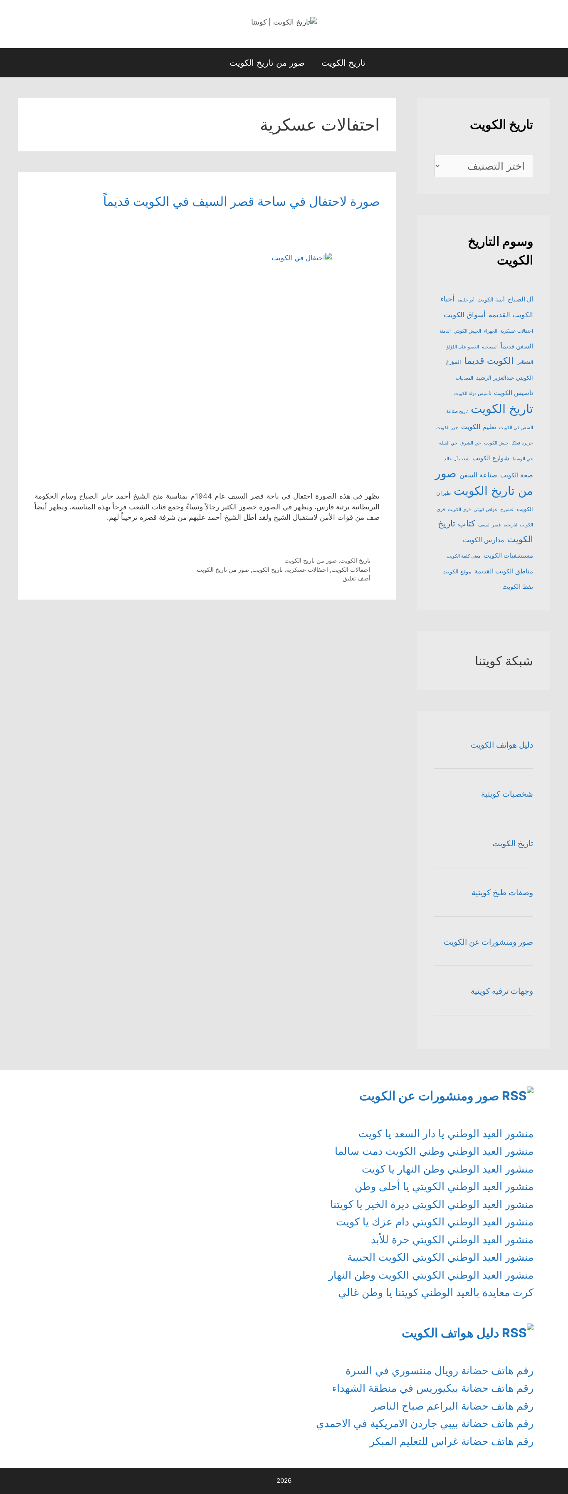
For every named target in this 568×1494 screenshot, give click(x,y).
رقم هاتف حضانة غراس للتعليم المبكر (451, 1441)
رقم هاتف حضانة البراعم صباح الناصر (452, 1406)
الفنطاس (524, 362)
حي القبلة (448, 443)
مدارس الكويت (483, 540)
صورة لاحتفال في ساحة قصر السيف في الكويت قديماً (241, 201)
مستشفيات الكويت (508, 555)
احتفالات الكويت (350, 569)
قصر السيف (489, 525)
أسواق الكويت (465, 314)
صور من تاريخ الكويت (267, 63)
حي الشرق (470, 443)
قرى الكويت (459, 509)
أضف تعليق (356, 578)
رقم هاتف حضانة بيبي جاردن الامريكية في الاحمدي (424, 1423)
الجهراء (490, 331)
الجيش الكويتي (467, 331)
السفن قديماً (517, 346)
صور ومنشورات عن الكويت (488, 942)
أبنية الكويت (491, 299)
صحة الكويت (516, 475)
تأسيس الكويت (513, 393)
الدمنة (445, 331)
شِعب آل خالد (456, 459)
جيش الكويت (496, 443)
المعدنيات (464, 378)
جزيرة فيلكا (522, 443)
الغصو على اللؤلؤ (463, 347)
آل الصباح (520, 299)
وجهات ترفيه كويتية (502, 991)
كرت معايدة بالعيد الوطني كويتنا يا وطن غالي (435, 1292)
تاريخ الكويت (343, 63)
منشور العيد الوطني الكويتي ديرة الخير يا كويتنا (431, 1204)
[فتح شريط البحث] (208, 62)
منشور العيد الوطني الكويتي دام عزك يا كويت (434, 1221)
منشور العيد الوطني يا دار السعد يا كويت (445, 1133)
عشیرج (507, 509)
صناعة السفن (478, 475)
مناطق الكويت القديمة (503, 571)
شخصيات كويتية (507, 794)
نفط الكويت (517, 586)
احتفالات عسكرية (307, 569)
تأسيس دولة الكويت (472, 393)
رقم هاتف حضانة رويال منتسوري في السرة (439, 1370)
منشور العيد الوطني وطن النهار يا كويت (447, 1169)
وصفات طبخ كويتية (502, 892)
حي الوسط (522, 459)
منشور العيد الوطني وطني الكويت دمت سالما (434, 1151)
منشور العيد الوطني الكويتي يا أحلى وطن (444, 1186)
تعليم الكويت (478, 426)
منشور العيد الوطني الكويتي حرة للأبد (452, 1239)
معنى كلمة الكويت (464, 556)
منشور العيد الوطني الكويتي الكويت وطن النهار (430, 1275)
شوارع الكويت (490, 458)
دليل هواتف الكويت (502, 745)
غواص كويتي (485, 509)
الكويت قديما (489, 360)
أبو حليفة (465, 300)
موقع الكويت (457, 571)
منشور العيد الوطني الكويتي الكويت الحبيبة (440, 1257)
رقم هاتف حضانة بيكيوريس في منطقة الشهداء (432, 1388)
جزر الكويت (447, 427)
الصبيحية (490, 347)
